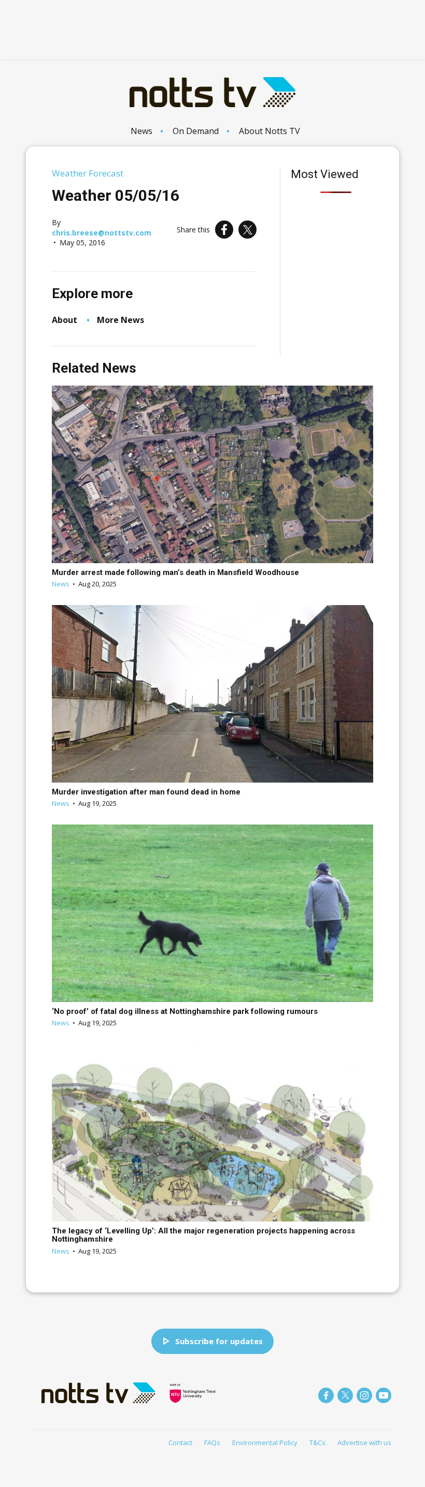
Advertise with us (364, 1442)
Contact (180, 1442)
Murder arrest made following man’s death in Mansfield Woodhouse (175, 572)
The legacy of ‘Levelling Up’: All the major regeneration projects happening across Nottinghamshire (203, 1235)
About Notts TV (269, 131)
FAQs (212, 1442)
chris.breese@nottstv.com (101, 233)
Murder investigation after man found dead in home (146, 792)
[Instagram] (364, 1395)
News (141, 131)
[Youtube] (383, 1395)
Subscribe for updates (219, 1341)
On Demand (196, 131)
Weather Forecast (87, 173)
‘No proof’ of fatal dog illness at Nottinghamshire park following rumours (185, 1011)
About (64, 320)
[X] (247, 229)
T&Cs (317, 1442)
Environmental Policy (265, 1442)
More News (120, 320)
